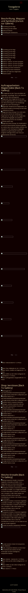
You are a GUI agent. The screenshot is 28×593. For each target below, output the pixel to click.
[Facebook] (23, 1)
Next (16, 77)
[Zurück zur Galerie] (12, 22)
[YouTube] (26, 1)
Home (10, 9)
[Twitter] (24, 1)
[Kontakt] (27, 1)
